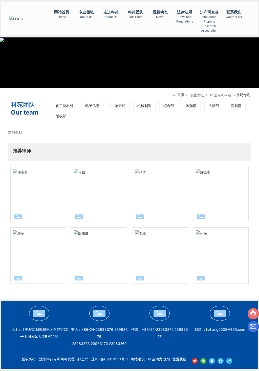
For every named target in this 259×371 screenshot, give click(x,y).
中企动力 (155, 359)
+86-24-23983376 (97, 329)
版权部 (61, 116)
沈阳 (166, 359)
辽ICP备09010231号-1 (109, 359)
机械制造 (144, 105)
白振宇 (212, 202)
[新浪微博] (195, 360)
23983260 (118, 343)
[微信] (203, 360)
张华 (147, 202)
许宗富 (29, 202)
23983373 (81, 343)
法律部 (213, 105)
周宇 (25, 263)
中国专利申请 (220, 95)
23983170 (99, 343)
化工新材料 (64, 105)
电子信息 (92, 105)
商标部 (236, 105)
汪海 (208, 263)
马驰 (86, 202)
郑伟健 (90, 263)
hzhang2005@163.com (225, 329)
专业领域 (197, 95)
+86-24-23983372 (158, 329)
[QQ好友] (212, 360)
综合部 (168, 105)
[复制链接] (229, 360)
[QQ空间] (221, 360)
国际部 (191, 105)
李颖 (147, 263)
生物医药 (118, 105)
